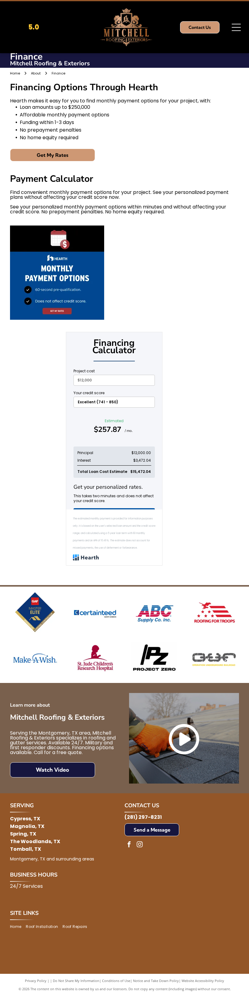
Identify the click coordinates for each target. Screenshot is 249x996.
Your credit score (88, 393)
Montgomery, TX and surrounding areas (52, 859)
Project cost (84, 371)
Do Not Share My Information (76, 980)
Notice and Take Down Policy (156, 980)
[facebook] (129, 845)
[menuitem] (18, 926)
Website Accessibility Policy (203, 980)
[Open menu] (236, 27)
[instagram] (139, 845)
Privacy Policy (35, 980)
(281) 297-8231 (143, 817)
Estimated (113, 426)
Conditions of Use (116, 980)
